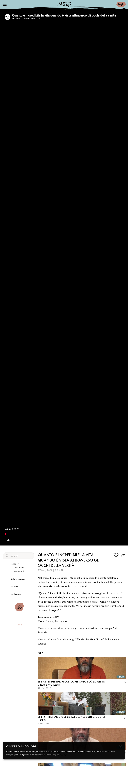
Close (120, 746)
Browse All (19, 571)
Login (121, 4)
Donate (20, 624)
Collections (19, 567)
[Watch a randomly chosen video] (19, 610)
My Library (16, 593)
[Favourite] (124, 682)
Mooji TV (15, 563)
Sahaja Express (18, 578)
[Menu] (5, 4)
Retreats (14, 586)
